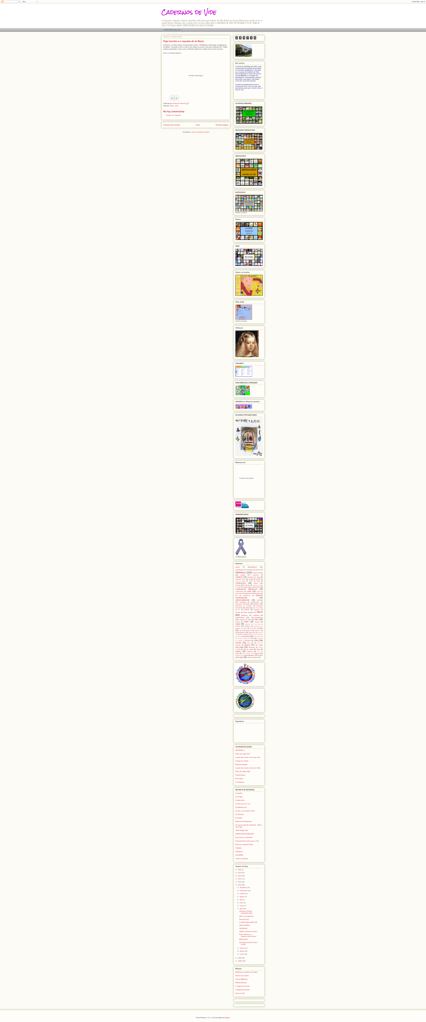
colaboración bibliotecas (246, 589)
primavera (252, 632)
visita (237, 653)
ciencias (247, 585)
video (258, 649)
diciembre (243, 887)
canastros (255, 575)
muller (246, 622)
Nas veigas (239, 778)
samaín (238, 643)
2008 (240, 961)
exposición (238, 604)
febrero (242, 951)
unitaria (247, 645)
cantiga (250, 579)
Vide (239, 649)
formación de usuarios (243, 606)
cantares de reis (240, 579)
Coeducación (240, 800)
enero (242, 954)
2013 (240, 876)
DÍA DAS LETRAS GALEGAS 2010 (245, 912)
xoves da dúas (252, 657)
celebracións (240, 583)
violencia (250, 651)
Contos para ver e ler (242, 804)
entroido (260, 600)
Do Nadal (238, 818)
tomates (238, 645)
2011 (240, 882)
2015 (240, 870)
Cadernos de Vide (189, 12)
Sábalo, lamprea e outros (248, 931)
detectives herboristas (252, 593)
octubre (243, 893)
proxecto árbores (243, 634)
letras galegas (248, 612)
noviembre (244, 890)
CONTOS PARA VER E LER (172, 30)
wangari (256, 653)
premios (257, 630)
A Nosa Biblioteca (241, 979)
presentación (240, 632)
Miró (257, 619)
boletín (243, 575)
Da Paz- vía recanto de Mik (244, 811)
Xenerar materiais (241, 858)
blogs (261, 573)
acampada (239, 570)
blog (254, 573)
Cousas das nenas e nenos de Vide (247, 768)
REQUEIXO (243, 928)
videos (238, 651)
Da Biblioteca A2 (241, 807)
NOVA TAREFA (244, 925)
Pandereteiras (240, 775)
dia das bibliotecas (242, 595)
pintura (248, 630)
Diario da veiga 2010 (242, 754)
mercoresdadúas (257, 617)
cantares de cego (254, 577)
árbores (258, 570)
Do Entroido (239, 814)
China (256, 583)
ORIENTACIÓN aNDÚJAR (244, 834)
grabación (255, 607)
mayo (242, 906)
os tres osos (256, 624)
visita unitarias (247, 653)
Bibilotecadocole (241, 982)
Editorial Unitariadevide (243, 821)
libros (172, 106)
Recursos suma (258, 636)
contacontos (239, 591)
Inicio (198, 125)
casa (243, 581)
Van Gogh (259, 645)
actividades (249, 570)
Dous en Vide (240, 993)
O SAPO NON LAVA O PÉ (248, 922)
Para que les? (244, 919)
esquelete (243, 602)
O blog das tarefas (241, 761)
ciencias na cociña (257, 585)
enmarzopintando (242, 600)
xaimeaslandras (248, 655)
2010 (240, 885)
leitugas (237, 612)
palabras (247, 626)
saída (176, 106)
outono (237, 626)
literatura (244, 615)
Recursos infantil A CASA (244, 844)
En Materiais (239, 782)
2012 (240, 879)
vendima (260, 647)
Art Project (239, 797)
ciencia (237, 585)
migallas (241, 619)
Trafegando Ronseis (242, 990)
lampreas (257, 609)
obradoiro (247, 624)
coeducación (255, 587)
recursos (246, 636)
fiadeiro (256, 604)
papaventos (257, 626)
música (257, 622)
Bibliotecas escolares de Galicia (246, 972)
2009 (240, 958)
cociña (245, 587)
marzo (242, 948)
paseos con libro (241, 628)
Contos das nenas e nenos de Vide (247, 757)
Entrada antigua (222, 125)
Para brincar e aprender (243, 837)
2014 (240, 873)
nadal (237, 624)
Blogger (227, 1017)
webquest (238, 655)
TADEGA (238, 848)
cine (239, 587)
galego (248, 608)
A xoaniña (238, 793)
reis (251, 638)
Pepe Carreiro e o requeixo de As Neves (247, 935)
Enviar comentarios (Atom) (200, 132)
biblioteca (240, 572)
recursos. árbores (243, 638)
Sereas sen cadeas (242, 975)
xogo (241, 657)
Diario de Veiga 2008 (242, 771)
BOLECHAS (243, 939)
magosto (256, 615)
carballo (258, 579)
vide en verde (248, 649)
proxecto (260, 632)
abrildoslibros (252, 567)
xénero (260, 655)
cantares (239, 577)
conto (249, 591)
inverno (246, 609)
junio (242, 903)
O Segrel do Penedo (242, 986)
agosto (242, 896)
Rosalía (248, 640)
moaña (237, 622)
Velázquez (251, 647)
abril (241, 909)
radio (238, 636)
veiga (241, 647)
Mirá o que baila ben (246, 916)
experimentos (255, 602)
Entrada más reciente (171, 125)
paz (261, 628)
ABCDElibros (239, 750)
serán (258, 643)
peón (241, 630)
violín (258, 651)
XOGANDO (239, 855)
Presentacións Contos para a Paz (247, 841)
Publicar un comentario (173, 115)
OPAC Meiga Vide (241, 830)
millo (249, 619)
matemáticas (239, 617)
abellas (237, 567)
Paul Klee (253, 628)
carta (236, 581)
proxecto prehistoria (257, 634)
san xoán (250, 643)
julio (241, 900)
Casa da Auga (254, 581)
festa (247, 604)
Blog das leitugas (241, 764)
